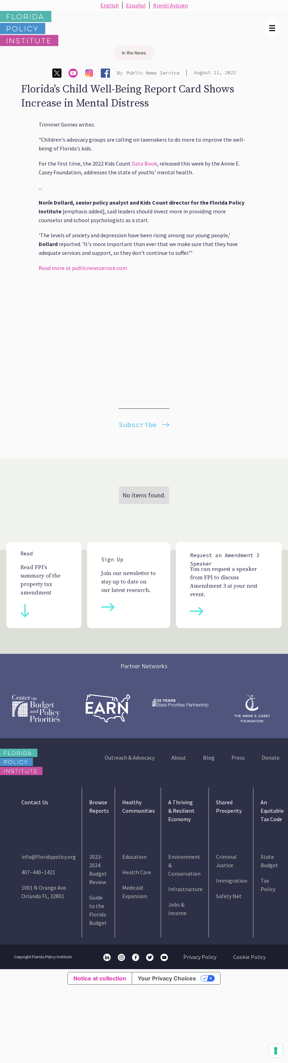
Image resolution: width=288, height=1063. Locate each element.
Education (134, 856)
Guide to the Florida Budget (98, 910)
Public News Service (152, 73)
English (109, 5)
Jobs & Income (177, 908)
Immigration (231, 880)
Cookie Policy (249, 956)
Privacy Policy (199, 956)
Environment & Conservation (184, 865)
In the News (134, 53)
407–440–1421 (38, 872)
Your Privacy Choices (167, 978)
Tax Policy (268, 885)
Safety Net (229, 896)
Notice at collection (99, 978)
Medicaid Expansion (134, 892)
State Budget (269, 861)
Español (136, 5)
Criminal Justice (226, 861)
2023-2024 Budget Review (98, 869)
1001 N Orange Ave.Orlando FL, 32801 (44, 892)
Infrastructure (185, 889)
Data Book (144, 163)
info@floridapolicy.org (48, 856)
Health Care (136, 872)
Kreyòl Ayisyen (170, 5)
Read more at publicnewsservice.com (83, 267)
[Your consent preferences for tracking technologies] (275, 1050)
